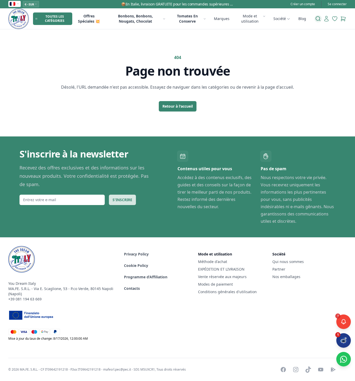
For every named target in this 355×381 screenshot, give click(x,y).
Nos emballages (286, 276)
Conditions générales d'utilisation (227, 291)
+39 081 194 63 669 (25, 299)
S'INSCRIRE (122, 199)
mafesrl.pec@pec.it (117, 369)
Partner (278, 269)
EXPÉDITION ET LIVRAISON (222, 269)
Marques (221, 18)
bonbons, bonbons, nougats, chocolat (135, 19)
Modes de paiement (215, 284)
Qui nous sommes (288, 261)
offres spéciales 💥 (89, 19)
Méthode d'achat (212, 261)
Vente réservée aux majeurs (222, 276)
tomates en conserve (187, 19)
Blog (302, 18)
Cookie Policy (136, 265)
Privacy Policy (136, 254)
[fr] (14, 4)
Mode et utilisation (250, 19)
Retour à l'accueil (177, 106)
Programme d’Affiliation (145, 276)
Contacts (132, 288)
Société (279, 18)
